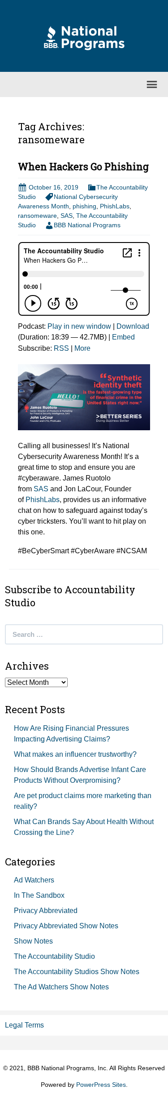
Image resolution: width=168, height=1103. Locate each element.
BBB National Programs (87, 225)
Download (132, 326)
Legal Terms (24, 1025)
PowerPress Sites (101, 1084)
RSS (61, 348)
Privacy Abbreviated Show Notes (66, 926)
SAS (66, 215)
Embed (123, 337)
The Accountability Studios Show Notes (76, 971)
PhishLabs (114, 206)
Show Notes (33, 941)
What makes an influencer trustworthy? (75, 754)
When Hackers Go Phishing (83, 166)
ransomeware (37, 215)
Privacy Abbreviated (46, 910)
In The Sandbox (39, 895)
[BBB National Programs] (84, 37)
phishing (84, 206)
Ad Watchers (34, 880)
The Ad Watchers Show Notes (61, 987)
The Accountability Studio (54, 956)
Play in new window (79, 326)
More (82, 348)
